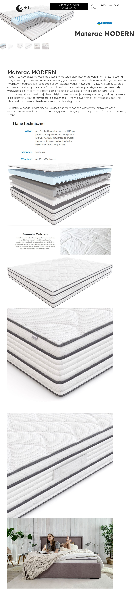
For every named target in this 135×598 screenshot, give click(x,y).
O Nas (93, 6)
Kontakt (114, 5)
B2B (103, 5)
